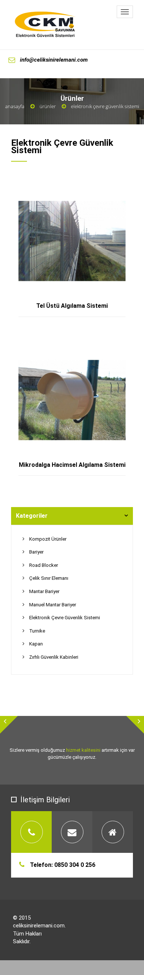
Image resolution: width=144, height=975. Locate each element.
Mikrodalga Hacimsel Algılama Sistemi (72, 464)
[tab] (72, 516)
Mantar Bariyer (44, 591)
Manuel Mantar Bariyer (52, 604)
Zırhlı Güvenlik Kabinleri (53, 657)
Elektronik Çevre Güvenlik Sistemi (64, 617)
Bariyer (36, 552)
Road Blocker (43, 565)
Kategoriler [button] (32, 516)
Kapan (36, 644)
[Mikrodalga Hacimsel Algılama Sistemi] (80, 353)
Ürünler (48, 106)
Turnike (37, 631)
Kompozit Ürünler (47, 539)
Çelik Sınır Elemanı (48, 578)
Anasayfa (14, 106)
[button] (9, 725)
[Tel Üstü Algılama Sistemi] (80, 193)
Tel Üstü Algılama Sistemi (72, 305)
